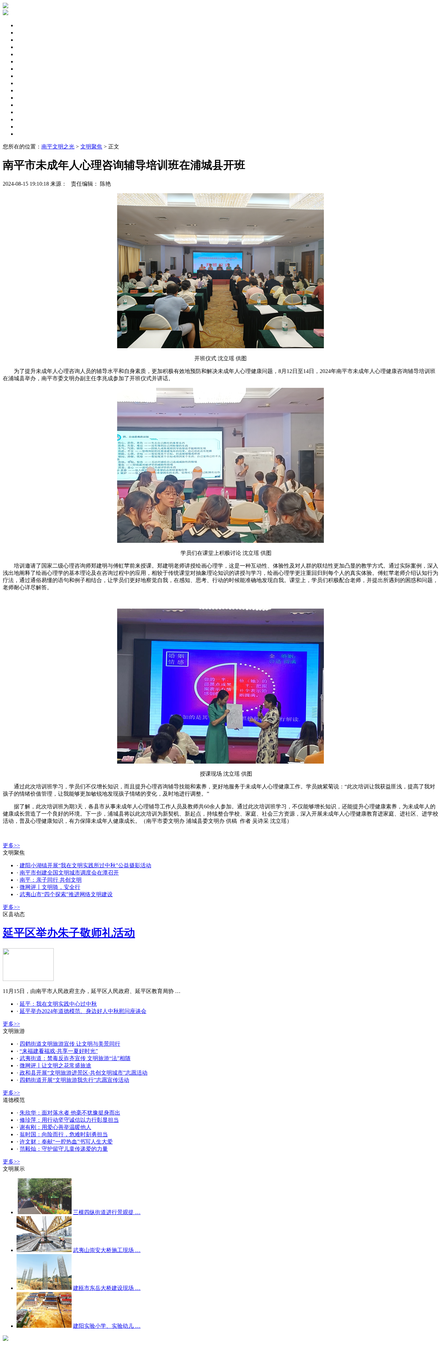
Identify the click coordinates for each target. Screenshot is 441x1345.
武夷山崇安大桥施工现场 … (107, 1250)
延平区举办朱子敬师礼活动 (69, 933)
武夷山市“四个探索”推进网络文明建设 (66, 894)
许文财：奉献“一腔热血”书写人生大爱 (66, 1142)
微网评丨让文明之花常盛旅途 (55, 1065)
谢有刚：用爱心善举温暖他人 (55, 1127)
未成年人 (28, 47)
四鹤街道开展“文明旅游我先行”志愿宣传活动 (74, 1080)
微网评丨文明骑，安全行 (50, 887)
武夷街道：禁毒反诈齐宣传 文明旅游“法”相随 (75, 1058)
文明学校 (28, 119)
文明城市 (28, 54)
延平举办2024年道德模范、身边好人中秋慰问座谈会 (83, 1011)
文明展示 (28, 134)
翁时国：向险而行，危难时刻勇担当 (64, 1134)
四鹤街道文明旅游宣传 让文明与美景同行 (70, 1044)
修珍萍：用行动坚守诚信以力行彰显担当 (69, 1120)
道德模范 (28, 105)
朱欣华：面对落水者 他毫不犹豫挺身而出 (70, 1113)
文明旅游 (28, 90)
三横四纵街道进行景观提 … (107, 1212)
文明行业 (28, 127)
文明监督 (28, 83)
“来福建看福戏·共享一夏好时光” (59, 1051)
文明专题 (28, 40)
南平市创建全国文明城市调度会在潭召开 (69, 873)
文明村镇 (28, 112)
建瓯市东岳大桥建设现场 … (107, 1288)
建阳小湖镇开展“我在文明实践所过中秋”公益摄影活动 (85, 865)
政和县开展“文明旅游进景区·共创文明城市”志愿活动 (83, 1073)
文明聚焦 (28, 25)
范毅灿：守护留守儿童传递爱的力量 (64, 1149)
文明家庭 (28, 76)
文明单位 (28, 61)
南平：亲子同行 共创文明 (51, 880)
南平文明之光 (57, 146)
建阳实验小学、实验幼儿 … (107, 1326)
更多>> (11, 845)
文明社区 (28, 69)
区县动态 (28, 32)
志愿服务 (28, 98)
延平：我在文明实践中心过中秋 (58, 1004)
